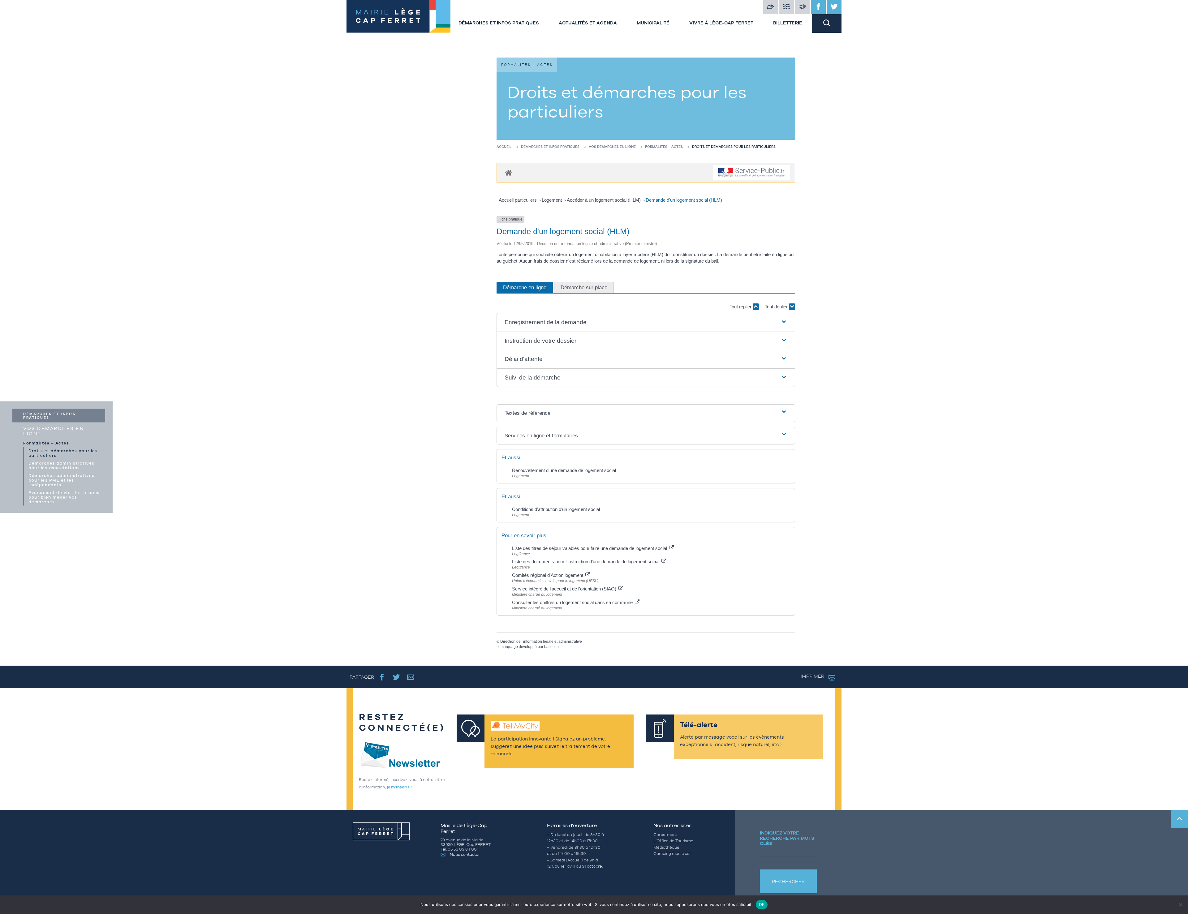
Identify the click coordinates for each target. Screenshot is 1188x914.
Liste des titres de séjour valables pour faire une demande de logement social (590, 548)
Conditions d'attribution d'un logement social (556, 509)
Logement (552, 200)
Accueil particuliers (518, 200)
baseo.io (551, 647)
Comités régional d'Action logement (548, 575)
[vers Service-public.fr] (751, 172)
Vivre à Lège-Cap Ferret (721, 22)
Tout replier (741, 306)
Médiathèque (666, 847)
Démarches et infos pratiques (498, 22)
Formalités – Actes (46, 442)
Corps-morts (665, 834)
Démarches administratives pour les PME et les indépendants (61, 480)
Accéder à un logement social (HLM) (604, 200)
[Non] (1180, 905)
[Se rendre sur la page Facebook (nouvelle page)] (382, 676)
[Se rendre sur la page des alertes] (802, 7)
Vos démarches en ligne (53, 430)
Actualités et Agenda (588, 22)
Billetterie (787, 22)
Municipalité (653, 22)
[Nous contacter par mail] (410, 676)
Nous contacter (465, 854)
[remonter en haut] (1179, 819)
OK (762, 904)
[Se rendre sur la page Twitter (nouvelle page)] (396, 676)
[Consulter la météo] (770, 7)
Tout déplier (777, 306)
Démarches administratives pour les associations (61, 465)
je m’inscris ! (399, 787)
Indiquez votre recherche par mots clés (787, 838)
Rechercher (788, 881)
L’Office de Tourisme (673, 841)
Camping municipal (672, 853)
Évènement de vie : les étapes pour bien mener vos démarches (64, 497)
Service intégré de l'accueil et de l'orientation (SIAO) (565, 588)
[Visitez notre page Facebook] (818, 7)
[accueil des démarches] (508, 172)
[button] (646, 322)
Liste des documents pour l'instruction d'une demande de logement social (586, 561)
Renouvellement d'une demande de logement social (564, 470)
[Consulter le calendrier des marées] (786, 7)
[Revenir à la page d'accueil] (397, 16)
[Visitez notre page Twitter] (834, 7)
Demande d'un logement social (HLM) (684, 200)
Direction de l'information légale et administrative (541, 641)
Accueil (504, 146)
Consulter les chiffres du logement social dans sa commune (573, 602)
